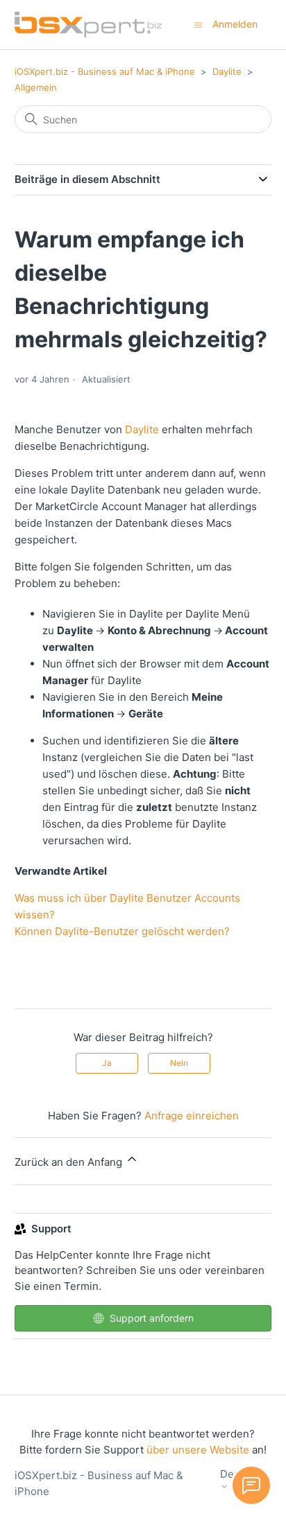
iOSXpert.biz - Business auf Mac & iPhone (105, 71)
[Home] (88, 24)
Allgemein (36, 87)
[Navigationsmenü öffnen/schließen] (198, 24)
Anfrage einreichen (191, 1115)
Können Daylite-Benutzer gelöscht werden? (122, 931)
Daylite (227, 71)
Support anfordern (152, 1318)
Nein (179, 1063)
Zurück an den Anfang (70, 1162)
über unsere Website (197, 1449)
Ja (107, 1063)
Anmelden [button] (235, 24)
